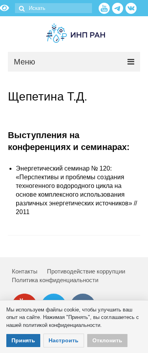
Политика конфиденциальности (55, 280)
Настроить (64, 340)
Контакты (24, 271)
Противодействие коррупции (86, 271)
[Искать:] (53, 8)
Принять (23, 340)
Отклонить (107, 340)
